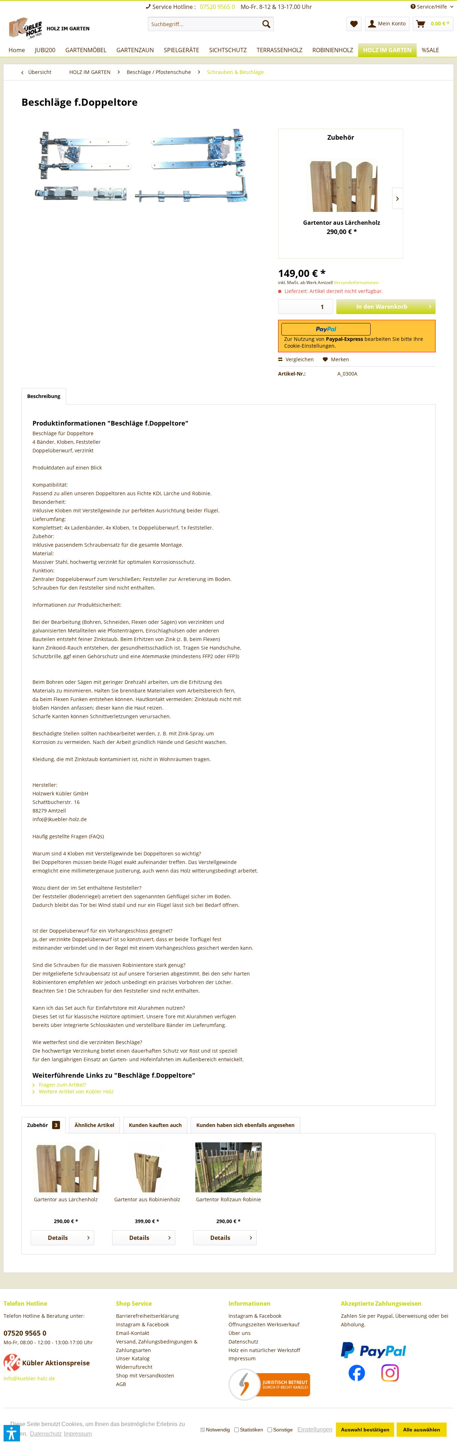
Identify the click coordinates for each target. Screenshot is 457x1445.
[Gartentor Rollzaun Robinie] (228, 1167)
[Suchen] (266, 24)
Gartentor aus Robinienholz (147, 1199)
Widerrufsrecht (134, 1367)
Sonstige (283, 1429)
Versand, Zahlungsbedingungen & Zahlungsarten (156, 1346)
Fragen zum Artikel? (61, 1084)
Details (58, 1238)
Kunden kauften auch (155, 1125)
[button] (12, 1433)
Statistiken (251, 1429)
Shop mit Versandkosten (145, 1375)
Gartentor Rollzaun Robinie (228, 1199)
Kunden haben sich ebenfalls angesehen (245, 1125)
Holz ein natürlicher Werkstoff (264, 1350)
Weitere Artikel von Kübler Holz (75, 1091)
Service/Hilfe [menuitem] (432, 6)
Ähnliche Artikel (94, 1125)
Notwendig (218, 1429)
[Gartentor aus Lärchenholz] (342, 185)
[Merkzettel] (354, 24)
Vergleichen (299, 359)
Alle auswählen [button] (421, 1429)
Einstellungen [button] (314, 1429)
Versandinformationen (356, 282)
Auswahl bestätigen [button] (365, 1429)
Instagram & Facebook (142, 1324)
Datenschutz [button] (46, 1434)
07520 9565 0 (218, 7)
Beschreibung (43, 396)
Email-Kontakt (132, 1333)
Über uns (239, 1333)
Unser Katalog (133, 1358)
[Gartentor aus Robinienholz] (147, 1167)
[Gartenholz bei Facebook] (357, 1373)
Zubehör (42, 1125)
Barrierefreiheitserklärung (147, 1315)
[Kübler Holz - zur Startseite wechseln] (50, 28)
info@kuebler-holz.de (29, 1378)
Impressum (242, 1358)
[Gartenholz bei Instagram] (390, 1373)
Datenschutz (243, 1341)
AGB (121, 1384)
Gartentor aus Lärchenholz (341, 222)
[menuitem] (211, 24)
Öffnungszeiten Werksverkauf (264, 1324)
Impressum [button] (78, 1434)
